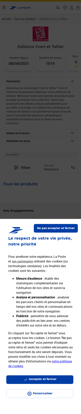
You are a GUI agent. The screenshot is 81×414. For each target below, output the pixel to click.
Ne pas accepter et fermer (56, 228)
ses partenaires (22, 261)
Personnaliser (42, 393)
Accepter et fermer (42, 379)
